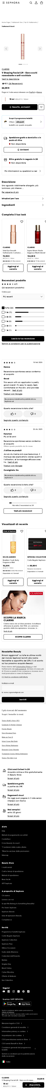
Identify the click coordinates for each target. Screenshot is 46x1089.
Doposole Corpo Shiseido (10, 749)
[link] (23, 338)
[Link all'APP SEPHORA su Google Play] (10, 1004)
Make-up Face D (7, 737)
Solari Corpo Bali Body (10, 741)
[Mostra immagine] (22, 47)
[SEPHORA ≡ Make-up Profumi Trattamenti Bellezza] (13, 3)
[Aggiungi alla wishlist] (22, 221)
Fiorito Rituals (7, 729)
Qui (3, 1014)
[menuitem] (36, 2)
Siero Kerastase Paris (9, 733)
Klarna (39, 92)
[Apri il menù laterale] (3, 2)
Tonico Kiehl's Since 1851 (11, 720)
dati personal (20, 669)
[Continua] (40, 48)
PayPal (32, 92)
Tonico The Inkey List (9, 758)
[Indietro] (6, 48)
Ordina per (6, 292)
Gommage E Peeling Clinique (12, 725)
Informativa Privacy (24, 667)
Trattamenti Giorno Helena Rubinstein (15, 754)
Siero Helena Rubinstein (10, 745)
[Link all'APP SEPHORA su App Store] (24, 1004)
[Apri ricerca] (31, 2)
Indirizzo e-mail (8, 683)
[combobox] (23, 296)
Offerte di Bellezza (8, 1012)
